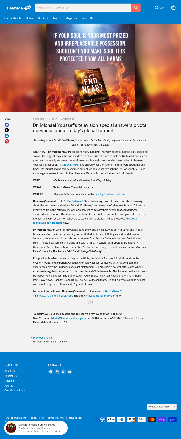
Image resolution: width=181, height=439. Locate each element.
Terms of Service (56, 418)
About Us (87, 18)
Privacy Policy (37, 418)
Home (29, 18)
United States (160, 407)
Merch (56, 18)
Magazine (71, 18)
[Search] (136, 8)
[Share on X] (7, 130)
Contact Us (10, 376)
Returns (8, 386)
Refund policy (75, 418)
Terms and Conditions (15, 418)
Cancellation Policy (14, 390)
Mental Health (12, 18)
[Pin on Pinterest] (7, 141)
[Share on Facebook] (7, 125)
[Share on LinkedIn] (7, 136)
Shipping (9, 381)
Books (42, 18)
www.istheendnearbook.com (55, 295)
